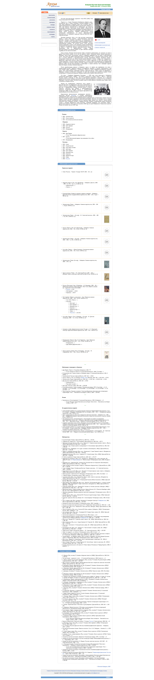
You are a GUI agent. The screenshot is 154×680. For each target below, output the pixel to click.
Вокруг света (84, 377)
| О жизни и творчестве (100, 47)
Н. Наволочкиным (76, 459)
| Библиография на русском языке (102, 45)
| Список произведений (100, 42)
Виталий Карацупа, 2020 (104, 666)
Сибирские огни (102, 500)
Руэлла (73, 95)
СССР (98, 39)
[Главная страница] (53, 7)
